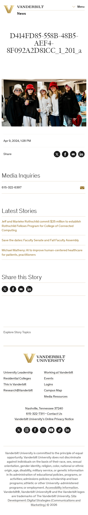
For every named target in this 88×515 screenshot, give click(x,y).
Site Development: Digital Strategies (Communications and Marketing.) (44, 501)
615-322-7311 (35, 414)
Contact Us (54, 414)
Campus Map (53, 390)
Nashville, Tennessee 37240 (44, 408)
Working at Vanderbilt (58, 372)
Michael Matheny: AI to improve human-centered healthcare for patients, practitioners (42, 252)
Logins (48, 384)
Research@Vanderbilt (18, 390)
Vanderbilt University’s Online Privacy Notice (44, 419)
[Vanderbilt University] (44, 358)
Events (48, 378)
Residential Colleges (17, 378)
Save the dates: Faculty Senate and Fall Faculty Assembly (40, 240)
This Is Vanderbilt (14, 384)
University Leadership (18, 372)
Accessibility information (61, 487)
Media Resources (55, 396)
